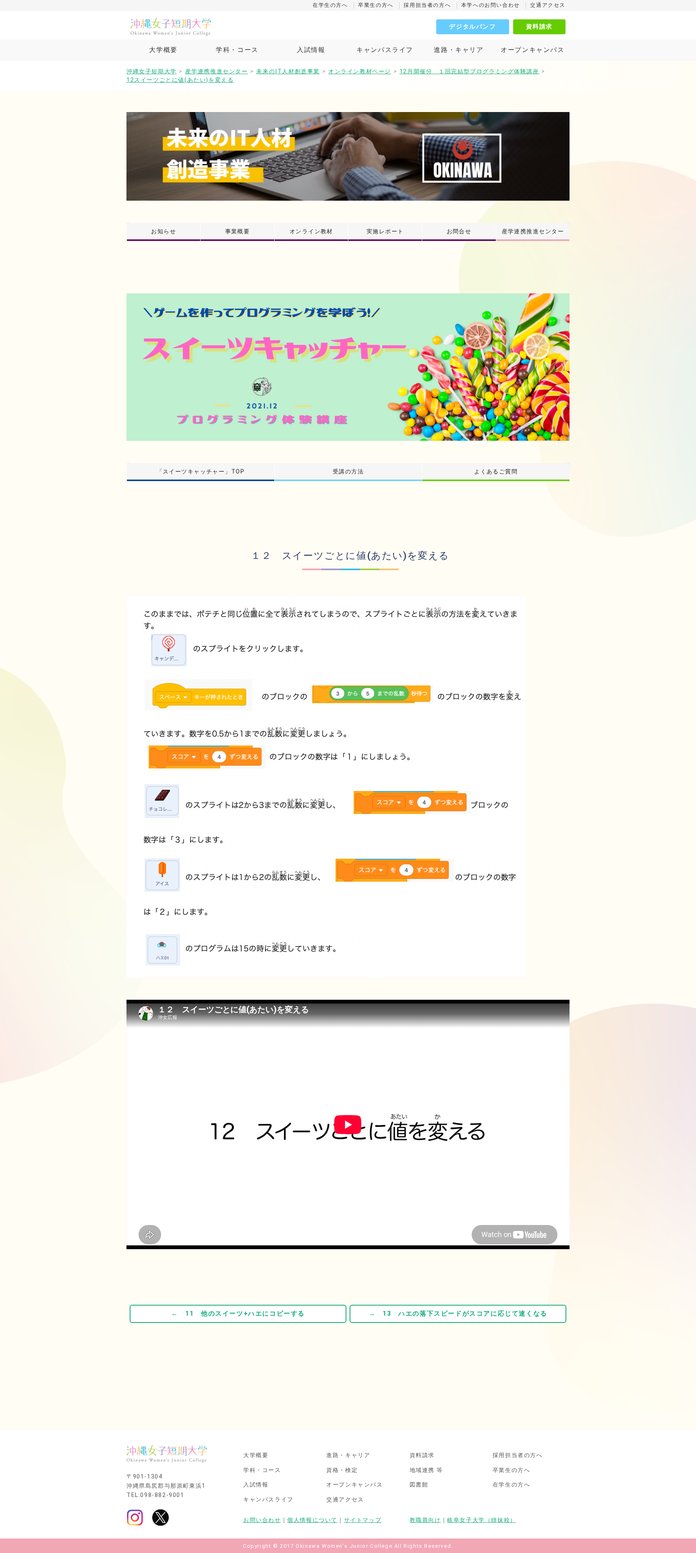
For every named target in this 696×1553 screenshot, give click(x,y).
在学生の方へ (330, 5)
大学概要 (163, 50)
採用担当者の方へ (427, 5)
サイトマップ (363, 1520)
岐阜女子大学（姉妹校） (481, 1520)
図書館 (419, 1485)
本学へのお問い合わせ (490, 5)
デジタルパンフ (472, 26)
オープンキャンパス (532, 50)
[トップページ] (207, 26)
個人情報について (312, 1520)
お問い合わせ (262, 1520)
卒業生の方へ (376, 5)
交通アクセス (548, 5)
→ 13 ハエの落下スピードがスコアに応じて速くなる (458, 1313)
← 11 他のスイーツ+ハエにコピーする (238, 1313)
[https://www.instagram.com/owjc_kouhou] (134, 1517)
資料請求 (539, 26)
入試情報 (311, 50)
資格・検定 (342, 1470)
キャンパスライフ (384, 50)
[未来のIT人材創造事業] (348, 156)
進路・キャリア (458, 50)
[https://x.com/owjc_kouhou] (160, 1517)
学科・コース (237, 50)
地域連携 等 (426, 1470)
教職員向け (425, 1520)
